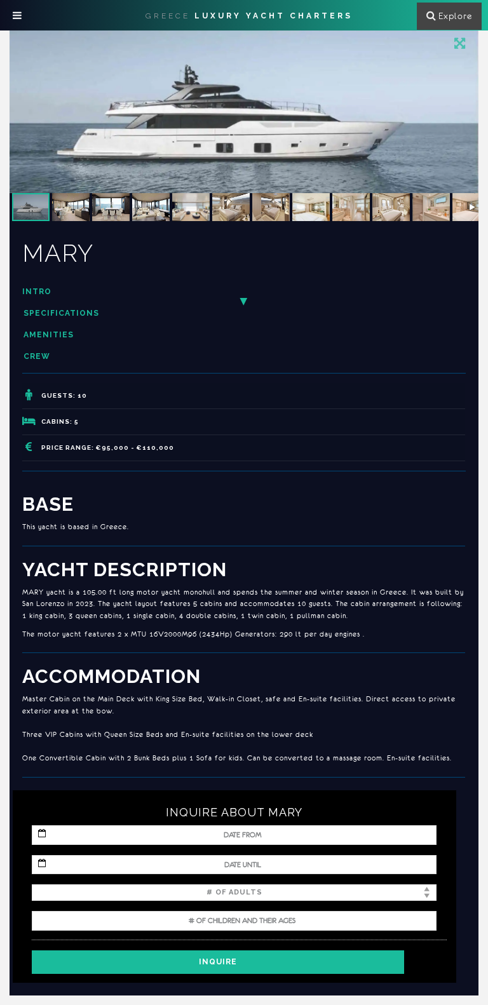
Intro (36, 291)
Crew (37, 356)
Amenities (49, 334)
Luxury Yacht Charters (249, 15)
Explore (455, 16)
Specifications (61, 313)
